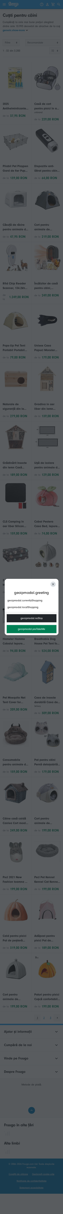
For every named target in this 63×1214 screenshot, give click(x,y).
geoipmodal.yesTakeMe (31, 629)
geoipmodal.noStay (31, 618)
